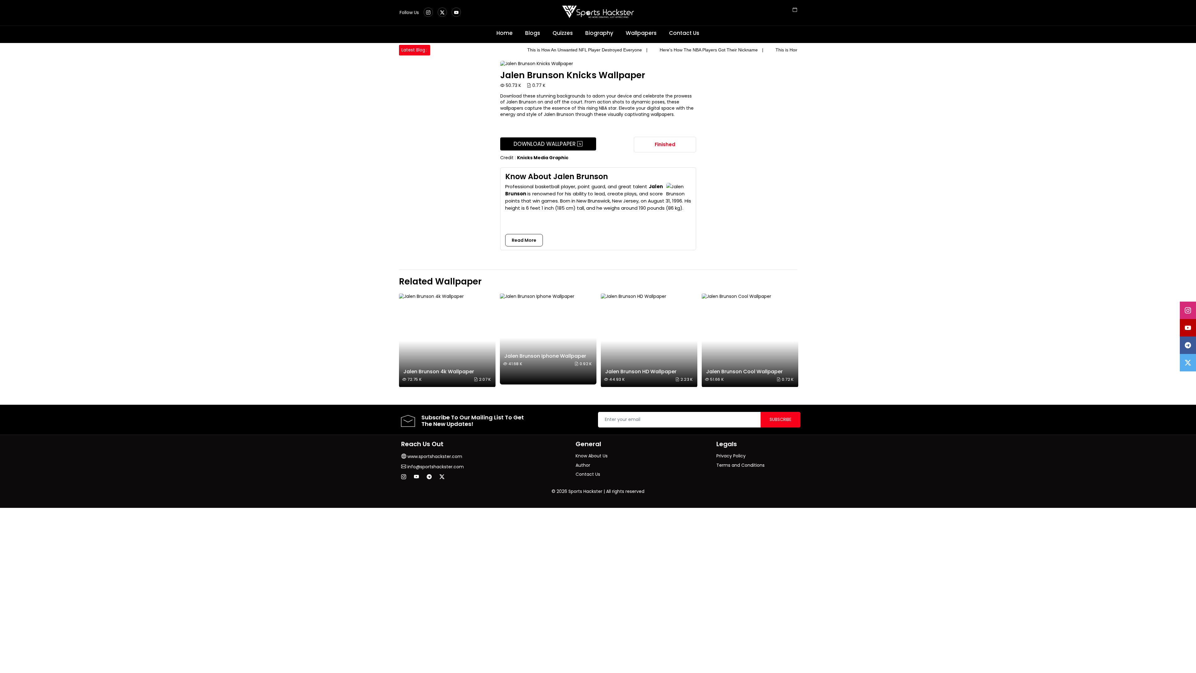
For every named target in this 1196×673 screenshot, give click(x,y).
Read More (524, 240)
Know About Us (592, 456)
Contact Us (684, 33)
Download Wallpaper (545, 144)
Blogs (532, 33)
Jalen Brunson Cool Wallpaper (744, 371)
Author (583, 465)
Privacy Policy (731, 456)
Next (791, 340)
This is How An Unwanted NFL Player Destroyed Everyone (584, 49)
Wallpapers (641, 33)
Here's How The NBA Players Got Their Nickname (709, 49)
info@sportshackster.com (435, 467)
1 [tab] (791, 282)
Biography (599, 33)
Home (504, 33)
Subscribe (780, 419)
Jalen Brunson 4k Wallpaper (438, 371)
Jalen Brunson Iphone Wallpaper (545, 356)
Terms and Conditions (740, 465)
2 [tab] (796, 282)
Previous (404, 340)
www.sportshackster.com (434, 456)
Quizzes (563, 33)
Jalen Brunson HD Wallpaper (640, 371)
